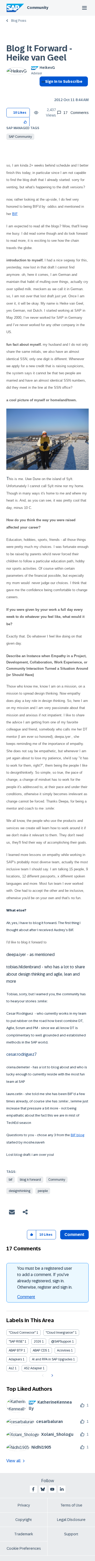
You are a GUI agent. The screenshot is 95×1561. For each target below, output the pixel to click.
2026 (37, 1341)
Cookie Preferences (24, 1548)
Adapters (15, 1359)
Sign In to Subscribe (63, 81)
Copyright (23, 1520)
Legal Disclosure (71, 1520)
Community (37, 8)
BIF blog (77, 1135)
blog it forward (30, 1179)
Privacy (24, 1505)
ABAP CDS (40, 1350)
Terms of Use (71, 1505)
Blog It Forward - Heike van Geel (39, 53)
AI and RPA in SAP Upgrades (52, 1359)
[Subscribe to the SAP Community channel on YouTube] (52, 1489)
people (43, 1191)
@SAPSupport (61, 1341)
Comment (26, 1297)
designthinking (19, 1191)
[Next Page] (51, 1375)
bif (10, 1179)
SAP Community (20, 137)
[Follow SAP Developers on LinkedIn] (62, 1489)
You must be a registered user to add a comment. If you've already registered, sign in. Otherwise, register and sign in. (44, 1277)
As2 (11, 1368)
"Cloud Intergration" (60, 1332)
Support (71, 1534)
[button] (25, 121)
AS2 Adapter (33, 1368)
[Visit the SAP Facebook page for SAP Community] (33, 1489)
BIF (15, 214)
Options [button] (42, 91)
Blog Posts (18, 21)
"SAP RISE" (16, 1341)
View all (13, 1461)
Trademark (23, 1534)
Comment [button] (74, 1234)
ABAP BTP (16, 1350)
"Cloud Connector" (22, 1332)
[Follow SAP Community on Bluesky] (43, 1489)
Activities (63, 1350)
